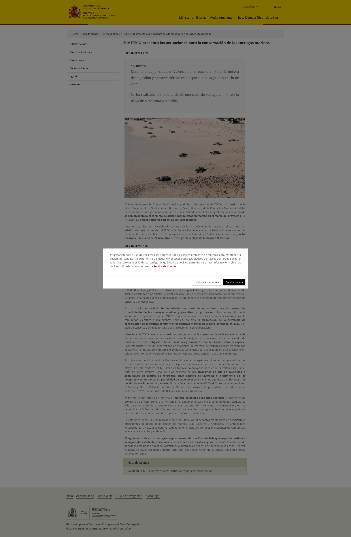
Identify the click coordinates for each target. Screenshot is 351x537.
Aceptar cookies (234, 282)
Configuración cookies (207, 282)
